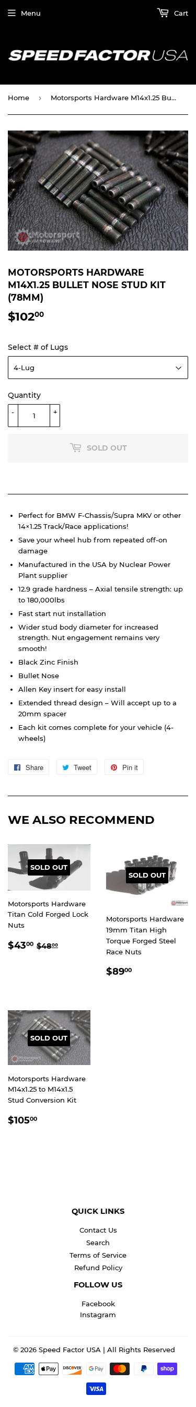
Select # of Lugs (38, 347)
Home (18, 97)
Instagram (98, 1314)
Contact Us (98, 1230)
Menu (31, 13)
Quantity (24, 395)
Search (98, 1242)
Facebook (98, 1303)
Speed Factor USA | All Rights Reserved (107, 1349)
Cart (180, 13)
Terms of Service (98, 1255)
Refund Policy (98, 1267)
